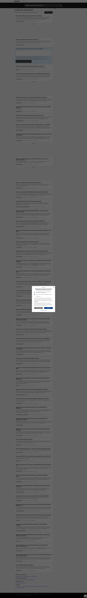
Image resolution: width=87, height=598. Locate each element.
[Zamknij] (54, 287)
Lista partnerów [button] (36, 301)
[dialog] (43, 299)
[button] (43, 296)
